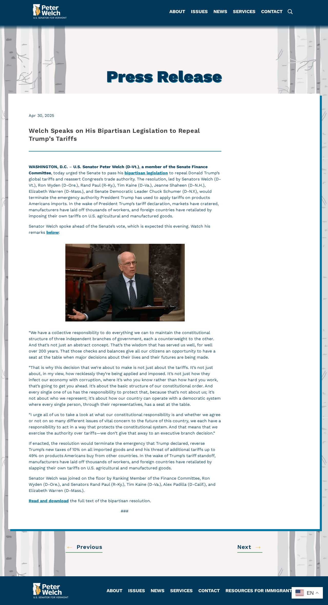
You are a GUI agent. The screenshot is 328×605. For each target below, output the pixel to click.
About (177, 12)
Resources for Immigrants (260, 591)
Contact (272, 12)
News (220, 12)
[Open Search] (290, 11)
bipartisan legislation (146, 172)
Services (244, 12)
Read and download (49, 500)
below (52, 232)
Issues (199, 12)
